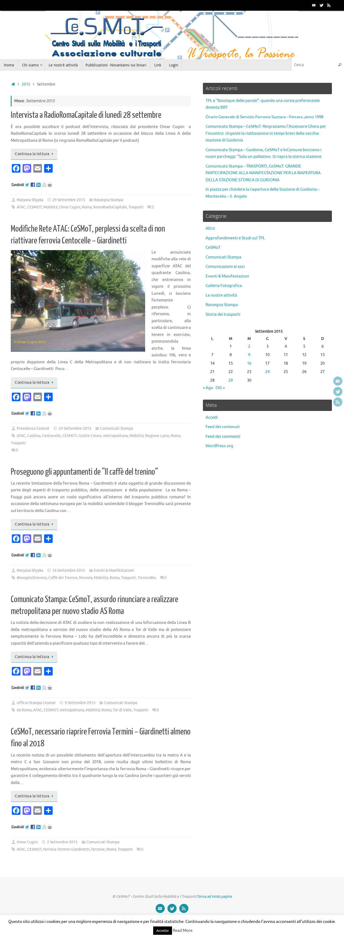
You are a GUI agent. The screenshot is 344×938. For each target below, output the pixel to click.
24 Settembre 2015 (75, 428)
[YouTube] (314, 5)
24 (267, 371)
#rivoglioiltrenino (32, 577)
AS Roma (24, 710)
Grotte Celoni (90, 436)
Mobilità (50, 207)
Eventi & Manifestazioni (114, 570)
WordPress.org (219, 446)
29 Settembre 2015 (68, 200)
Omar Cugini (69, 207)
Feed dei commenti (223, 436)
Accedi (212, 417)
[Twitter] (321, 5)
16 (249, 363)
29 (230, 380)
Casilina (33, 436)
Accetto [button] (162, 930)
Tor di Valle (122, 710)
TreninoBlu (147, 577)
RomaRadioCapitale (110, 207)
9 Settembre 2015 (80, 703)
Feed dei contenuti (223, 426)
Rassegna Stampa (108, 200)
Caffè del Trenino (62, 577)
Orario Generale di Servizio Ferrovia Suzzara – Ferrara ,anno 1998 (264, 117)
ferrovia (85, 577)
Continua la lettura (32, 154)
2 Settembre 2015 (62, 842)
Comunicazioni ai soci (225, 266)
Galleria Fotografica (224, 285)
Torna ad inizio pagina (214, 896)
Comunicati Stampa (116, 428)
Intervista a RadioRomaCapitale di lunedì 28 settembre (86, 115)
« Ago (208, 387)
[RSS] (329, 5)
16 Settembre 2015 (68, 570)
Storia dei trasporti (223, 314)
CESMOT (34, 207)
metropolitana (115, 436)
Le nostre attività (221, 295)
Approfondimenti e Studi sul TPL (235, 238)
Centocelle (51, 436)
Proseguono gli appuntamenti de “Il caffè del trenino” (84, 472)
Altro (210, 228)
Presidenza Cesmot (33, 428)
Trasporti (136, 207)
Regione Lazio (157, 436)
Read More (182, 930)
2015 (26, 84)
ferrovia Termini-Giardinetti (66, 849)
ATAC (21, 207)
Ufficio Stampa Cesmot (36, 703)
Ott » (220, 387)
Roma (87, 207)
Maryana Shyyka (30, 200)
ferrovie (98, 849)
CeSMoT (213, 247)
